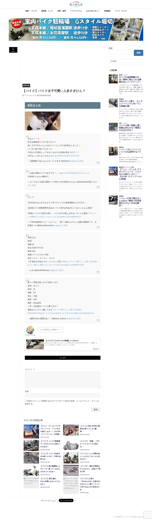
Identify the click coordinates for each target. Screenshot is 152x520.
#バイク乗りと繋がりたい (39, 265)
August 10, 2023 (73, 318)
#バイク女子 (55, 265)
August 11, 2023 (56, 270)
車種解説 (107, 11)
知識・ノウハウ (31, 11)
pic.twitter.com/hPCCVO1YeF (67, 156)
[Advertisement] (62, 63)
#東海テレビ (35, 217)
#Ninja (40, 313)
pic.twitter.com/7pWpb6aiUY (69, 217)
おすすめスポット (93, 11)
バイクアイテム (76, 11)
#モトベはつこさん (49, 217)
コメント (30, 369)
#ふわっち (85, 173)
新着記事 (26, 85)
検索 (111, 48)
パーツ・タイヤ (121, 11)
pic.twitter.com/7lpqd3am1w (82, 313)
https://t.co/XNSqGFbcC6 (69, 173)
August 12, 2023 (76, 161)
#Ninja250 (32, 313)
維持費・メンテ (47, 11)
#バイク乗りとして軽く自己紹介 (84, 261)
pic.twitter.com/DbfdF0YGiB (72, 265)
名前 (27, 391)
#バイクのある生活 (51, 313)
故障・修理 (61, 11)
